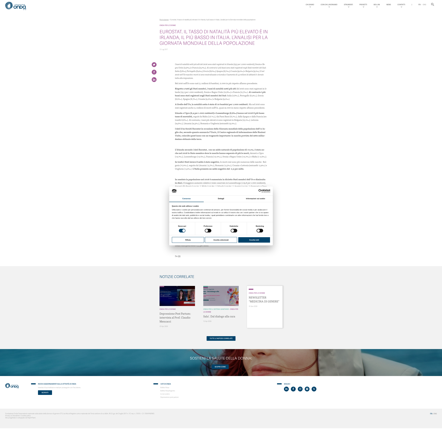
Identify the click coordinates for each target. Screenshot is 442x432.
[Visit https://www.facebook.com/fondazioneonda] (293, 389)
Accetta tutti (254, 240)
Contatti (401, 5)
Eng (424, 5)
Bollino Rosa (164, 388)
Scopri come (220, 367)
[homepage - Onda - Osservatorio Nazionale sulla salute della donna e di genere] (16, 6)
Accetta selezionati (221, 240)
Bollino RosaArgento (167, 391)
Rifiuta (188, 240)
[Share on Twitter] (154, 64)
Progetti (363, 5)
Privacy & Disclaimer (12, 416)
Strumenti (348, 5)
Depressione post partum (169, 397)
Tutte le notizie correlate (221, 338)
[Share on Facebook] (154, 72)
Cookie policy (26, 416)
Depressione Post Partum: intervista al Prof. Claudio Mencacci (175, 317)
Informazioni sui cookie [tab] (255, 199)
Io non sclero (165, 394)
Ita (419, 5)
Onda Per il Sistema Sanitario (216, 309)
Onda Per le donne (168, 25)
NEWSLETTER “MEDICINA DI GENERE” (264, 299)
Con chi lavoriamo (329, 5)
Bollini (377, 5)
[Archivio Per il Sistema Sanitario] (205, 286)
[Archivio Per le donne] (162, 286)
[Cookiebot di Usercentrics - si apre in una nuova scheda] (260, 191)
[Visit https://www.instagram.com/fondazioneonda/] (300, 389)
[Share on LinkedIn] (154, 79)
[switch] (208, 230)
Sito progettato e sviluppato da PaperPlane (20, 418)
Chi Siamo (310, 5)
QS (179, 256)
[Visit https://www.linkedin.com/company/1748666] (286, 389)
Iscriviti (45, 393)
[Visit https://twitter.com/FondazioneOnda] (314, 389)
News (388, 5)
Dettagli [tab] (221, 199)
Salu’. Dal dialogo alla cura (219, 316)
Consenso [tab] (186, 199)
